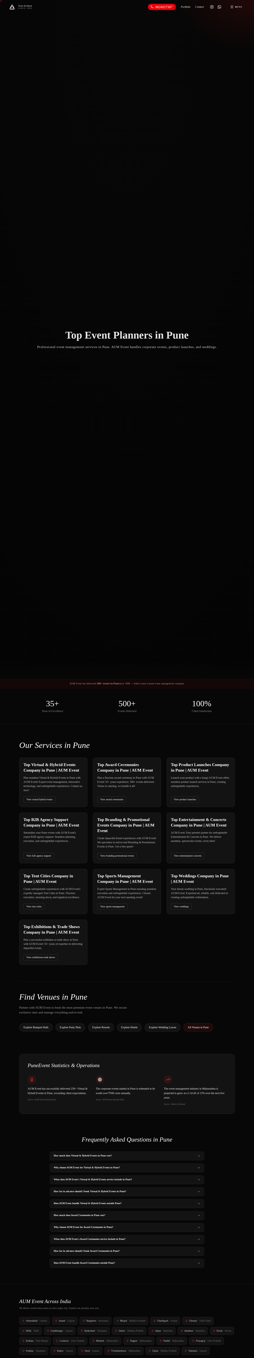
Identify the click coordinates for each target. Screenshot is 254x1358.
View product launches (185, 799)
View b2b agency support (38, 855)
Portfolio (185, 6)
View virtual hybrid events (39, 799)
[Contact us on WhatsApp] (219, 7)
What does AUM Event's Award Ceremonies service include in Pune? (89, 1239)
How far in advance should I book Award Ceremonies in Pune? (87, 1251)
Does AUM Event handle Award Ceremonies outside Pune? (84, 1263)
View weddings (181, 906)
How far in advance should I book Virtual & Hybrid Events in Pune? (90, 1191)
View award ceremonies (111, 799)
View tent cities (33, 906)
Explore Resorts (101, 1027)
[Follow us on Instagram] (212, 7)
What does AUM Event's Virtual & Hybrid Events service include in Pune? (93, 1179)
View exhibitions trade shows (40, 957)
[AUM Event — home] (12, 6)
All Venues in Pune (198, 1027)
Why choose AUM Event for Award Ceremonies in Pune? (83, 1227)
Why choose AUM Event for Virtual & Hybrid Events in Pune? (87, 1167)
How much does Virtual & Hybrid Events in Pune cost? (83, 1155)
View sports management (112, 906)
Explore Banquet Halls (35, 1027)
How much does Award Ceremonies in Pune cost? (79, 1215)
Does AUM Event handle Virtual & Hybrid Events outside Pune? (87, 1203)
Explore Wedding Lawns (162, 1027)
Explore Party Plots (70, 1027)
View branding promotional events (117, 855)
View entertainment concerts (187, 855)
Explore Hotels (129, 1027)
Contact (199, 6)
